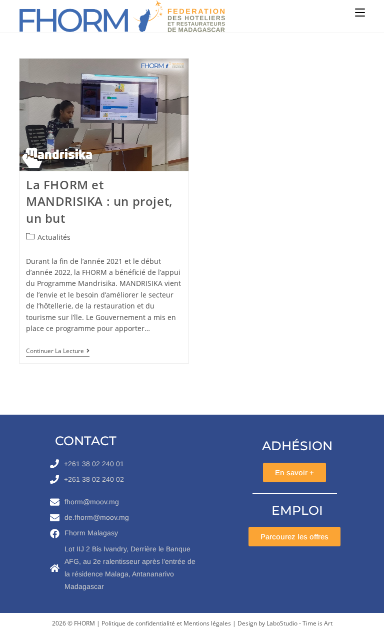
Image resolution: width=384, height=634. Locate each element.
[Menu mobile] (360, 12)
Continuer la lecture (58, 351)
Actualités (54, 237)
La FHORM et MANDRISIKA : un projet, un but (99, 201)
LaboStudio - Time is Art (299, 623)
